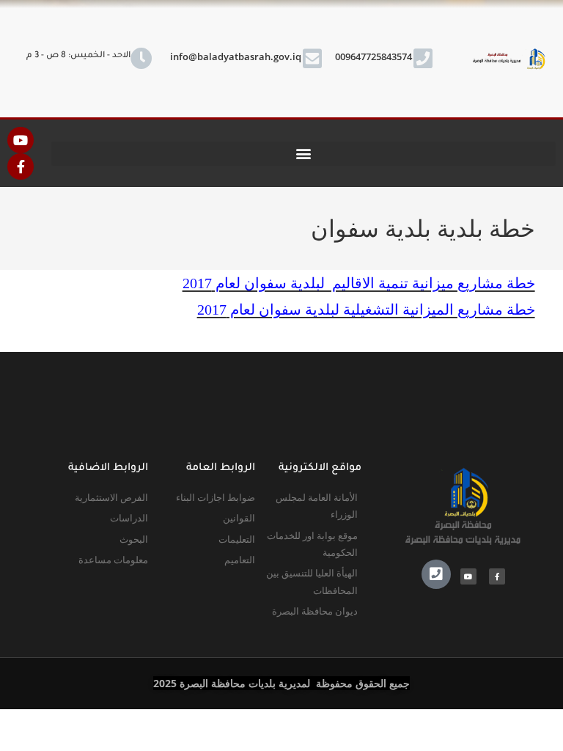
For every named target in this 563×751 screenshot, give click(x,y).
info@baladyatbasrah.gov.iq (235, 56)
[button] (303, 154)
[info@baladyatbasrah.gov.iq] (312, 59)
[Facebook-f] (20, 166)
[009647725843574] (423, 59)
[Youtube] (20, 140)
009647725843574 (373, 56)
